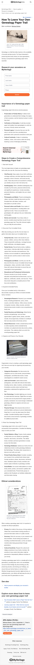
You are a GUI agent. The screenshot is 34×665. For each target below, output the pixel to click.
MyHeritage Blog (24, 645)
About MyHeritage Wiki (24, 648)
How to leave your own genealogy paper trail (14, 13)
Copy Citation (7, 633)
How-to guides (17, 9)
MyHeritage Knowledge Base (12, 645)
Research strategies (7, 11)
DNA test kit (23, 652)
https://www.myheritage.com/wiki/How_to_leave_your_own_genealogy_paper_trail (17, 629)
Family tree (16, 652)
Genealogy (9, 652)
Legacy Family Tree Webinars (10, 648)
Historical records (17, 656)
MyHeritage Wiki (6, 9)
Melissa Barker (16, 26)
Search (17, 95)
